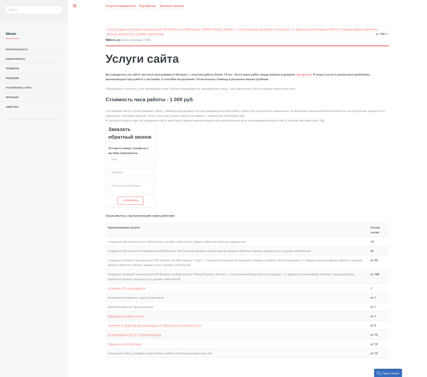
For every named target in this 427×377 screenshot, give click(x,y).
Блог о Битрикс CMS (128, 40)
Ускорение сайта (19, 87)
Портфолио (147, 6)
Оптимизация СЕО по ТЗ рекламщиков (134, 335)
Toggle (75, 10)
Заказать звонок (171, 6)
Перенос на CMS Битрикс (125, 344)
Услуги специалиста (121, 6)
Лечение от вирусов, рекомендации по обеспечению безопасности (155, 325)
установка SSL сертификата (126, 288)
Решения (12, 78)
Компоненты (15, 59)
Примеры (12, 68)
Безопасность (17, 49)
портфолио (304, 74)
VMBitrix (12, 107)
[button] (388, 373)
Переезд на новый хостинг (126, 316)
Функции (12, 97)
